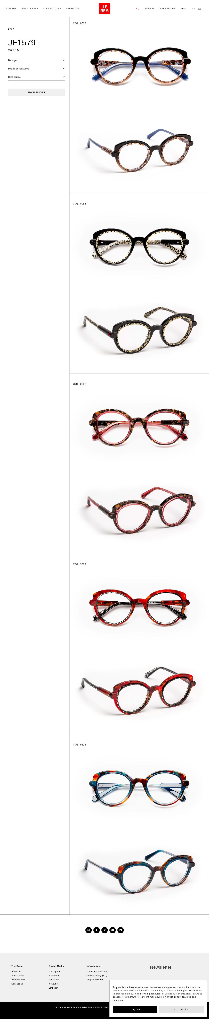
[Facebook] (96, 930)
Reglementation (95, 979)
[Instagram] (88, 930)
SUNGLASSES (29, 8)
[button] (137, 8)
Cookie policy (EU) (97, 975)
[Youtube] (112, 930)
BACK (11, 29)
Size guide (14, 76)
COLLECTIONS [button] (52, 8)
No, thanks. (182, 1009)
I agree (135, 1009)
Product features (18, 68)
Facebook (54, 975)
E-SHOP (149, 8)
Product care (18, 979)
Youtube (53, 984)
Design (12, 60)
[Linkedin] (120, 930)
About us (16, 971)
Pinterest (54, 979)
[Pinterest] (104, 930)
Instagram (54, 971)
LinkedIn (53, 988)
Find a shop (17, 975)
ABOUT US (72, 8)
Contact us (17, 984)
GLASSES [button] (10, 8)
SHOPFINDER (168, 8)
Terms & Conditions (97, 971)
